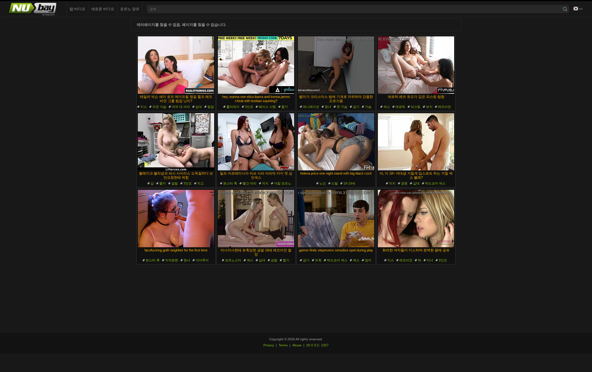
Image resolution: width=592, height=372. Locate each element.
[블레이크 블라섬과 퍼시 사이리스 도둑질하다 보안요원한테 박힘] (176, 142)
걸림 (174, 183)
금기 (356, 107)
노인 (322, 183)
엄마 (368, 260)
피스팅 (415, 107)
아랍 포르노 (282, 183)
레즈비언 (444, 107)
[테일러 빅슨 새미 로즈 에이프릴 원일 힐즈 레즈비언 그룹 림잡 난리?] (176, 65)
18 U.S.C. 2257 (317, 345)
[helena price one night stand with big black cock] (336, 142)
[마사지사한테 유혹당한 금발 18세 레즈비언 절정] (256, 218)
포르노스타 (233, 260)
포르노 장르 (129, 9)
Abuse (297, 345)
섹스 (386, 107)
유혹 (318, 260)
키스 (143, 107)
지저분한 (171, 260)
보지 (429, 107)
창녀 (328, 107)
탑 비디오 (77, 9)
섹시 (250, 260)
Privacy (268, 345)
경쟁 (404, 183)
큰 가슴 (342, 107)
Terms (283, 345)
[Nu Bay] (32, 9)
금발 (274, 260)
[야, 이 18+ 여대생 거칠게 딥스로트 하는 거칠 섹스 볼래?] (416, 142)
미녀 (430, 260)
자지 (265, 183)
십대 (198, 107)
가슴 (368, 107)
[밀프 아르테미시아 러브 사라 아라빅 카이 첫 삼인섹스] (256, 142)
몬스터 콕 (230, 183)
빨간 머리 (249, 183)
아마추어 (202, 260)
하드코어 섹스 (435, 183)
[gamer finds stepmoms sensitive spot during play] (336, 218)
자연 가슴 (159, 107)
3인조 (249, 107)
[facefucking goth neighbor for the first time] (176, 218)
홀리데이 (232, 107)
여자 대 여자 (181, 107)
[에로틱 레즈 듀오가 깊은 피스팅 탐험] (416, 65)
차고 (200, 183)
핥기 (284, 107)
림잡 (210, 107)
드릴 (334, 183)
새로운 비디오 (102, 9)
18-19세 (349, 183)
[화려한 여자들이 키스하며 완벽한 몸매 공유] (416, 218)
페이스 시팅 (267, 107)
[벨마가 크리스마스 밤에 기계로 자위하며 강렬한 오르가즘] (336, 65)
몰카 (162, 183)
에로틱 (400, 107)
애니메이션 (311, 107)
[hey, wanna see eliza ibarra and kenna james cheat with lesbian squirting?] (256, 65)
